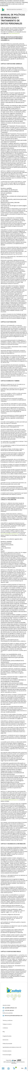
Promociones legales (7, 1054)
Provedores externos (7, 1051)
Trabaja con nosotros (7, 1024)
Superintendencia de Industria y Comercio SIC (12, 1047)
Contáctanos (5, 1028)
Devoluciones (5, 1039)
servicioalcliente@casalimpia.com (9, 534)
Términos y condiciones (7, 1020)
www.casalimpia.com (14, 33)
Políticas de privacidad (7, 1043)
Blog (4, 1031)
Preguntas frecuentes (7, 1036)
